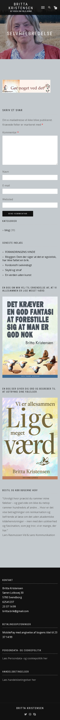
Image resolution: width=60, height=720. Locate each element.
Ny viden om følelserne (21, 11)
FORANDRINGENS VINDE (20, 252)
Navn (5, 171)
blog (7, 230)
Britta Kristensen (20, 6)
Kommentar (10, 132)
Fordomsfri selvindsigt (18, 265)
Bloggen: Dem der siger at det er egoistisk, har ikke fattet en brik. (29, 258)
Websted (7, 199)
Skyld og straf (13, 270)
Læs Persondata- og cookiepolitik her (25, 658)
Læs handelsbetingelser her (19, 680)
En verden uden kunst (18, 275)
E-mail (6, 185)
